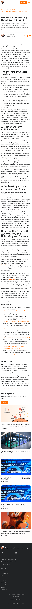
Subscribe (5, 402)
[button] (29, 2)
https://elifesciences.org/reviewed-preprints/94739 (17, 337)
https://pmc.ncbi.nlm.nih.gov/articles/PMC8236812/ (17, 321)
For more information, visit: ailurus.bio (11, 388)
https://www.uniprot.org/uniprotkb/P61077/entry (16, 310)
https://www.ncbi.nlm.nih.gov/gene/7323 (14, 328)
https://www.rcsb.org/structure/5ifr (13, 354)
